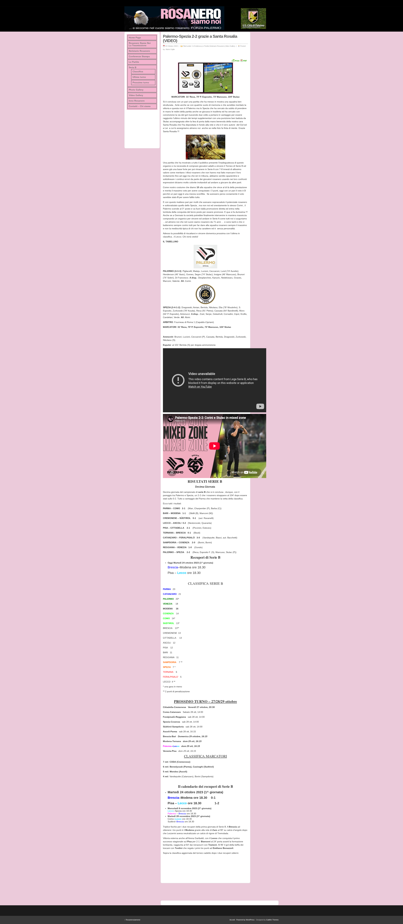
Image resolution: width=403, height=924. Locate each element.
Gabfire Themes (272, 920)
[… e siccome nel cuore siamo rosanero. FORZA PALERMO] (174, 18)
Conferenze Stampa (139, 56)
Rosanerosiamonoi (132, 920)
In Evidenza (196, 46)
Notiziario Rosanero (217, 46)
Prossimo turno (141, 82)
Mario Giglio (170, 49)
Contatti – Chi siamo (140, 106)
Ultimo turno (139, 77)
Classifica (138, 71)
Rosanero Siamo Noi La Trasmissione (140, 44)
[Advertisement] (264, 79)
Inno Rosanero (137, 101)
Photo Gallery (136, 90)
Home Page (135, 37)
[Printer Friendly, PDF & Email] (239, 60)
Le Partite (205, 46)
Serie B (132, 67)
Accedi (232, 920)
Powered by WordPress (245, 920)
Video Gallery (230, 46)
